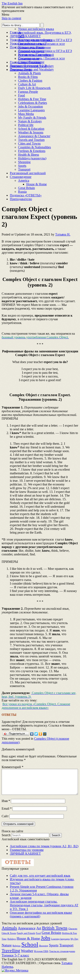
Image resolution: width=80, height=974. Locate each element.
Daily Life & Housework (34, 88)
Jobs (45, 938)
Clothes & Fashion (30, 80)
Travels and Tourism (31, 140)
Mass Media (26, 114)
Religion (17, 946)
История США (41, 951)
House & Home (36, 184)
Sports (22, 165)
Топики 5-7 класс (15, 955)
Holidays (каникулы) (32, 158)
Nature (7, 945)
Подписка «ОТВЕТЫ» (26, 195)
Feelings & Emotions (31, 151)
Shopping (24, 162)
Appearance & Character (34, 136)
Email (7, 808)
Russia (22, 191)
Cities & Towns (9, 933)
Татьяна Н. (62, 234)
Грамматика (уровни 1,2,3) (28, 65)
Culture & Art (27, 84)
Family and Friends (26, 933)
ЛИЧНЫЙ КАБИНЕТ (25, 36)
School (29, 944)
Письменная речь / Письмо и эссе (41, 58)
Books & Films (28, 77)
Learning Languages (31, 110)
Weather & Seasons (30, 132)
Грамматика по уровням (26, 850)
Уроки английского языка (36, 29)
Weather (27, 951)
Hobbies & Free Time (32, 99)
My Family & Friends (32, 117)
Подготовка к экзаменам (27, 47)
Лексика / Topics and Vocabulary (32, 69)
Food (21, 95)
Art (38, 928)
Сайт (5, 816)
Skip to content (11, 18)
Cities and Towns (29, 143)
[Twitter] (36, 734)
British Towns (54, 927)
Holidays (11, 939)
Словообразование (31, 62)
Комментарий (12, 767)
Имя (6, 801)
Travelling (11, 950)
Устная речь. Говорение (34, 54)
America (23, 180)
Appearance (26, 928)
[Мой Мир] (45, 734)
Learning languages (60, 939)
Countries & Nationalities (34, 147)
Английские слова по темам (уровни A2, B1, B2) (44, 846)
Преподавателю (21, 199)
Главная (15, 32)
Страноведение (20, 177)
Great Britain (26, 188)
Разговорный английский (28, 173)
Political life (25, 125)
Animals (9, 927)
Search (6, 835)
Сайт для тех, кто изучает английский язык (40, 875)
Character (72, 929)
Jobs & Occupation (30, 106)
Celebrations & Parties (32, 102)
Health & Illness (28, 154)
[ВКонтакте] (32, 734)
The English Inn (12, 3)
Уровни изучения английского (31, 40)
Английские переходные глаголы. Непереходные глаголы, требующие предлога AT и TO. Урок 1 (44, 905)
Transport (24, 169)
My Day (74, 939)
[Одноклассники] (40, 734)
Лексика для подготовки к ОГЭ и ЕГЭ (45, 51)
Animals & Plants (29, 73)
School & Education (31, 128)
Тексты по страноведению (62, 951)
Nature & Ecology (30, 121)
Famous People (28, 91)
